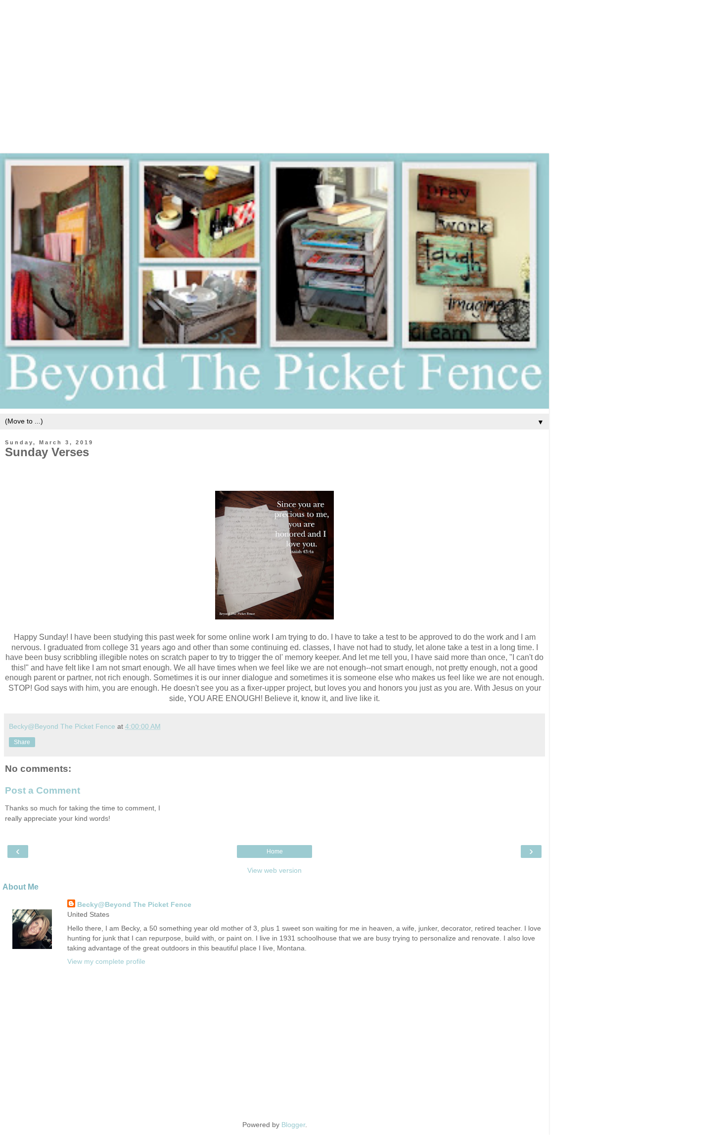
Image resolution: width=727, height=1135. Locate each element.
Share (22, 742)
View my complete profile (106, 961)
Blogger (293, 1125)
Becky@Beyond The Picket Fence (134, 904)
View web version (274, 870)
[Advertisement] (363, 69)
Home (275, 851)
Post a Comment (42, 790)
